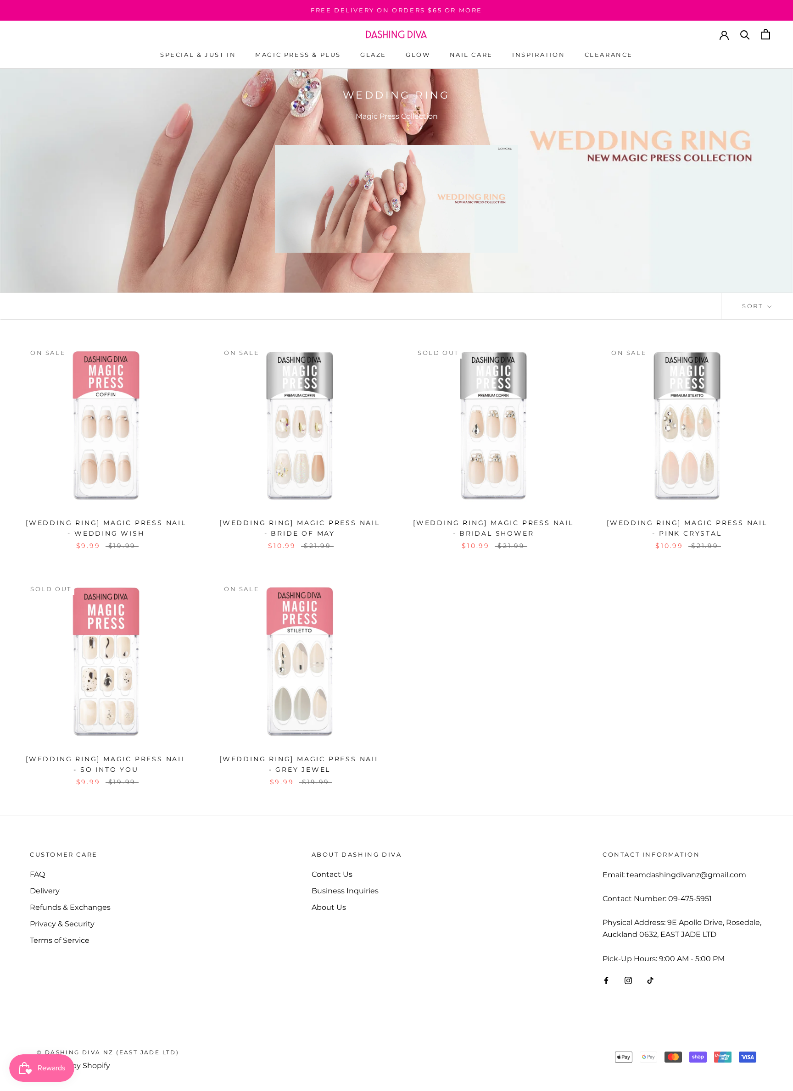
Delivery (45, 890)
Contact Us (332, 874)
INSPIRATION (538, 54)
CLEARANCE (609, 54)
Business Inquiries (345, 890)
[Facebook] (606, 980)
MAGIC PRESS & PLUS (298, 54)
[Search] (745, 34)
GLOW (418, 54)
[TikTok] (650, 980)
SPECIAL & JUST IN (198, 54)
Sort (753, 306)
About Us (329, 907)
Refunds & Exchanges (70, 907)
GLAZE (373, 54)
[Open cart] (765, 34)
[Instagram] (628, 980)
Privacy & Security (62, 923)
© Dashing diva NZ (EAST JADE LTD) (108, 1052)
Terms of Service (59, 940)
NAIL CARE (471, 54)
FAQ (37, 874)
